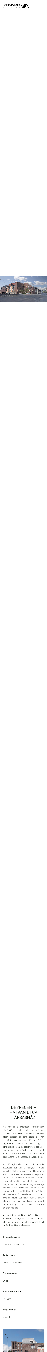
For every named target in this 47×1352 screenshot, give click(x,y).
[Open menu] (41, 5)
